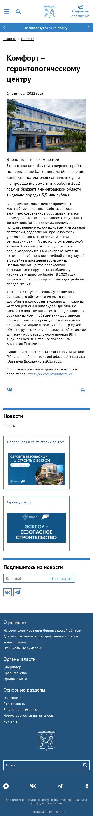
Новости (27, 38)
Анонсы (9, 425)
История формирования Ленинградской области (42, 630)
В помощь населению (20, 709)
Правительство (15, 672)
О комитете (12, 697)
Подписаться (62, 578)
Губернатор (12, 667)
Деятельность (14, 703)
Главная (9, 38)
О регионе (14, 622)
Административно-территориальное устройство (41, 636)
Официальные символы (22, 648)
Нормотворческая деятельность (28, 715)
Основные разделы (24, 690)
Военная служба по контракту (46, 28)
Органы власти (19, 659)
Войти (60, 812)
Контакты (10, 721)
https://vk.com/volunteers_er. (49, 374)
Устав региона (14, 642)
